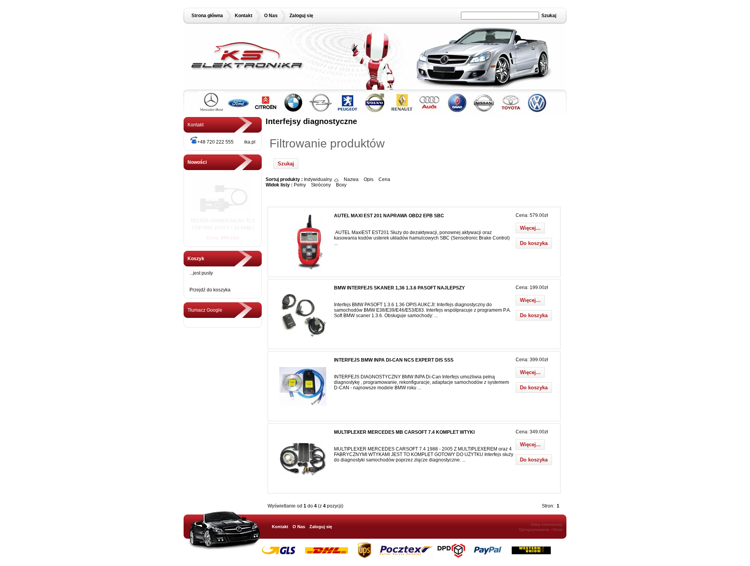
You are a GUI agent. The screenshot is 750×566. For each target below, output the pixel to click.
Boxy (341, 185)
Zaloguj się (301, 15)
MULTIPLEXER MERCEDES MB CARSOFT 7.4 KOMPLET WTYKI (404, 432)
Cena (384, 179)
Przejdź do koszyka (209, 290)
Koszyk (196, 258)
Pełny (300, 185)
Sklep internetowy (546, 524)
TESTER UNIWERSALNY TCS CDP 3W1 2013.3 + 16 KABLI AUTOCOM (222, 228)
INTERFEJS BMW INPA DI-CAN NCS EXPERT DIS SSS (394, 360)
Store (556, 529)
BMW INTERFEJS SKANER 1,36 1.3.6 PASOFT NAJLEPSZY (399, 288)
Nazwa (351, 179)
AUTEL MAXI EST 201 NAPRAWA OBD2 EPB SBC (389, 215)
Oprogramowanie (534, 529)
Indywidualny (318, 179)
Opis (368, 179)
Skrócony (321, 185)
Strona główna (207, 15)
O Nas (271, 15)
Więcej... (530, 228)
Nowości (197, 162)
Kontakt (243, 15)
